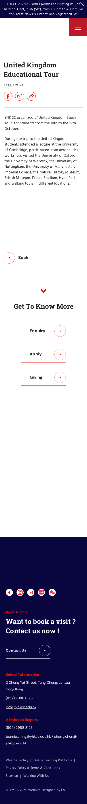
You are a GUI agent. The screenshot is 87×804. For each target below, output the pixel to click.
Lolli (64, 790)
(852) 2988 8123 (19, 698)
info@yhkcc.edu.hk (21, 707)
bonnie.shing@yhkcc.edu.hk (28, 736)
